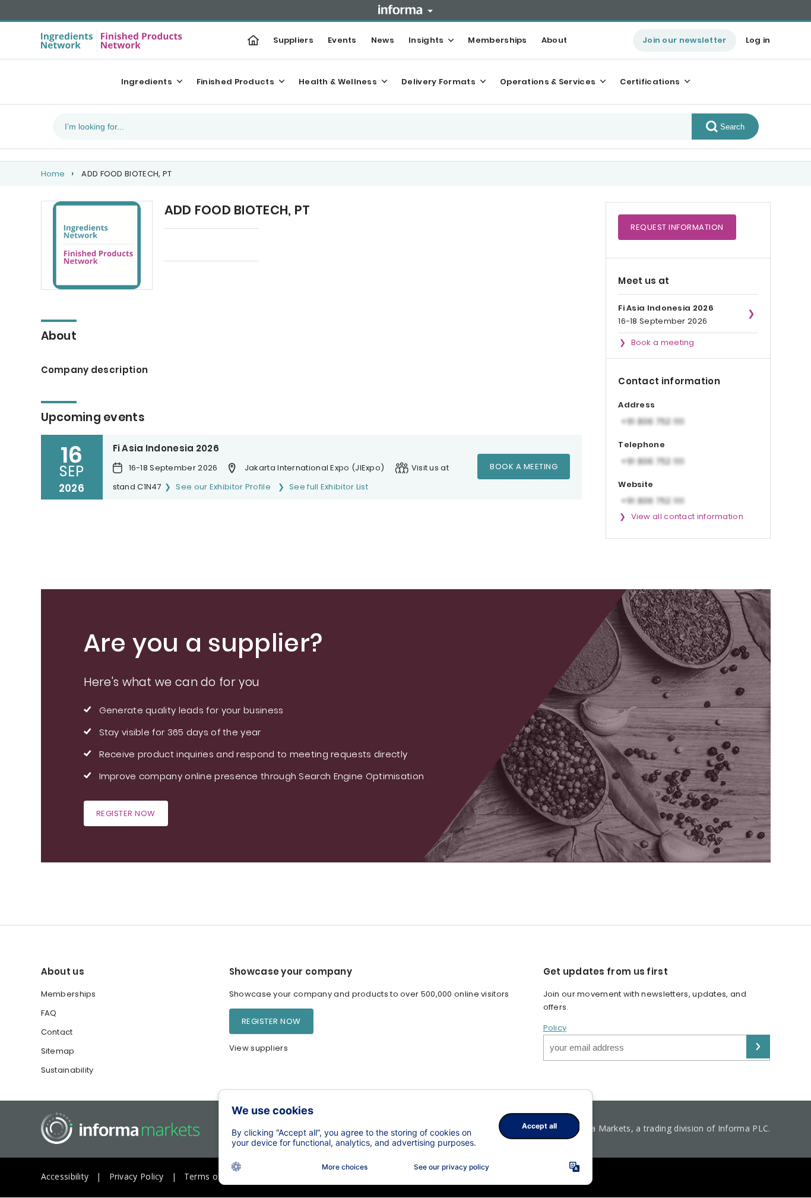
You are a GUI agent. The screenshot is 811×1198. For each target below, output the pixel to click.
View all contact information (687, 516)
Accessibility (65, 1176)
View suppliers (258, 1048)
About (554, 40)
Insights (425, 40)
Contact (57, 1032)
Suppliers (293, 40)
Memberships (497, 40)
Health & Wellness (338, 81)
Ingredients (146, 81)
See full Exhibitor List (328, 486)
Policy (555, 1027)
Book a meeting (523, 466)
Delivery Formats (438, 81)
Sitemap (58, 1051)
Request (677, 227)
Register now (126, 813)
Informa (405, 9)
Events (342, 40)
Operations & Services (547, 81)
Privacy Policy (136, 1176)
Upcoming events (200, 245)
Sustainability (67, 1070)
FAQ (49, 1013)
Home (53, 173)
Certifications (650, 81)
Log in (758, 40)
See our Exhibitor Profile (223, 486)
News (382, 40)
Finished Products (235, 81)
